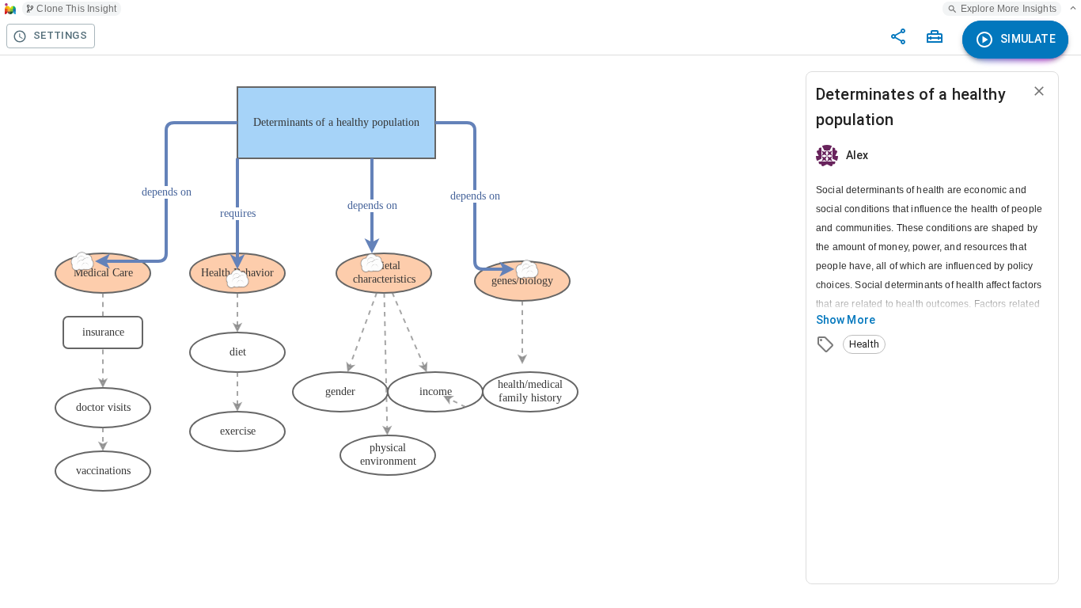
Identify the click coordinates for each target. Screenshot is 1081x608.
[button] (864, 344)
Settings (60, 35)
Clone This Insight (76, 8)
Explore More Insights (1008, 8)
